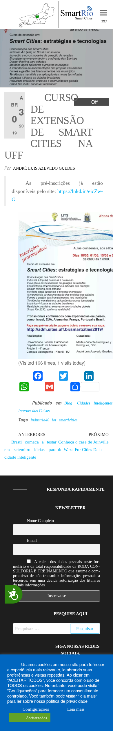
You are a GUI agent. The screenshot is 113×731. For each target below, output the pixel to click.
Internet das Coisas (34, 411)
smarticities (68, 420)
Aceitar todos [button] (36, 718)
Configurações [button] (36, 709)
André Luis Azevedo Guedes (44, 168)
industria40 (40, 420)
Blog (68, 403)
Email (32, 540)
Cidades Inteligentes (94, 403)
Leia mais (76, 709)
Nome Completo (40, 521)
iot (54, 420)
